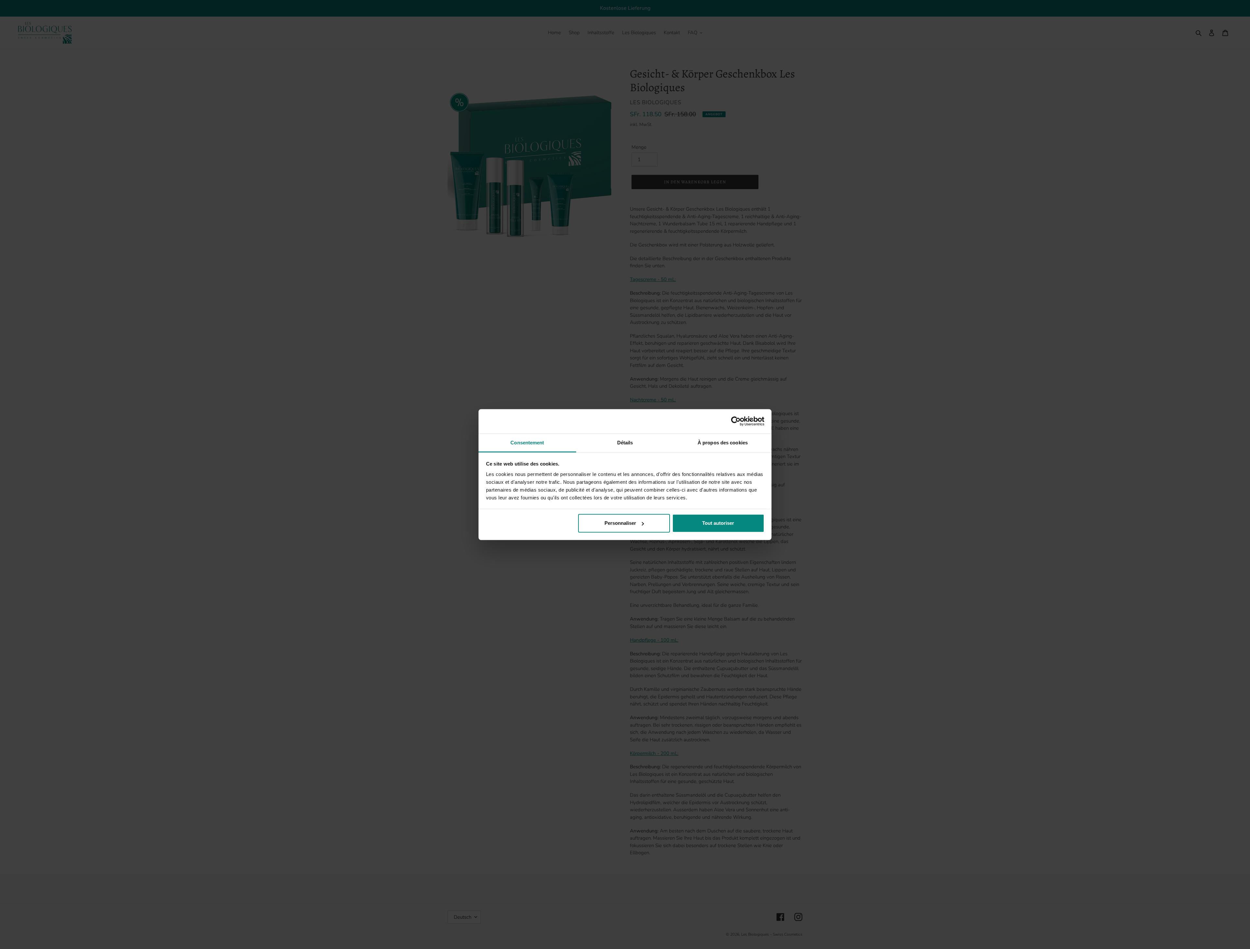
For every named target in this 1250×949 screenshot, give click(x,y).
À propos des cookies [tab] (723, 442)
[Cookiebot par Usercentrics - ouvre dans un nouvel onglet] (735, 421)
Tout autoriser (718, 523)
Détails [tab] (625, 442)
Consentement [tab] (527, 442)
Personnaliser (620, 523)
